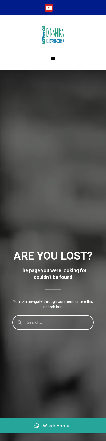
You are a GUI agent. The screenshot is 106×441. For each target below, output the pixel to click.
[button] (53, 58)
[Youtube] (49, 8)
